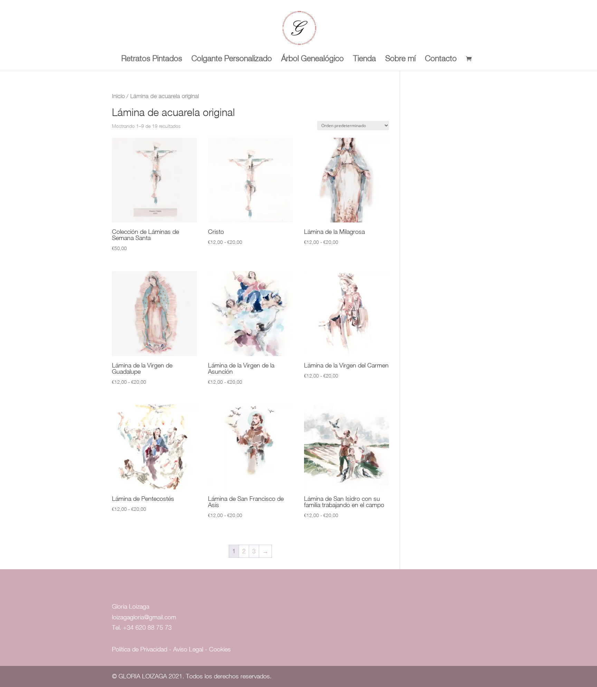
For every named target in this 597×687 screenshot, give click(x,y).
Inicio (118, 96)
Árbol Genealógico (312, 59)
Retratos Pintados (151, 59)
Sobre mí (400, 59)
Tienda (364, 59)
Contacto (441, 59)
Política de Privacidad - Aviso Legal (158, 649)
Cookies (220, 649)
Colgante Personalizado (231, 59)
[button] (582, 9)
